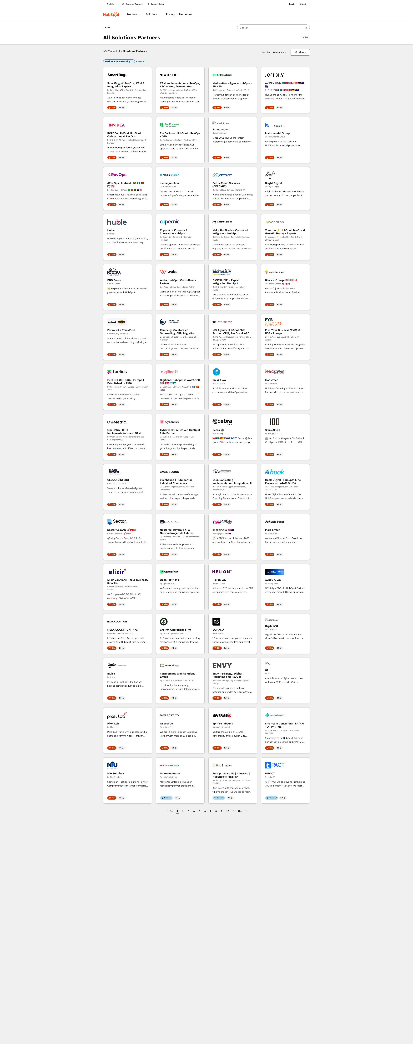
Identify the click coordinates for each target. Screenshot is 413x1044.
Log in (292, 4)
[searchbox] (273, 27)
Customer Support (134, 4)
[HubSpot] (111, 14)
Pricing (170, 14)
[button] (306, 37)
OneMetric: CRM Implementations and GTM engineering (124, 431)
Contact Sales (157, 4)
